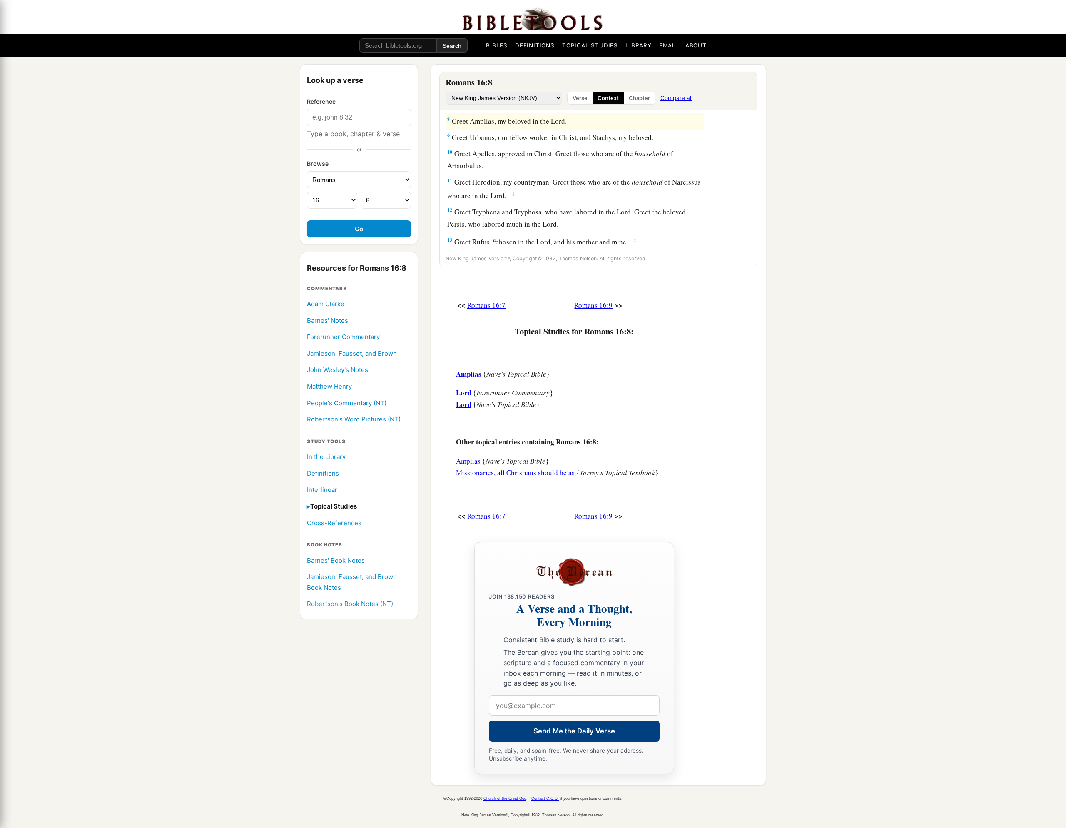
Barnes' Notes (327, 320)
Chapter (639, 98)
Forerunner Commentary (343, 337)
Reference (321, 101)
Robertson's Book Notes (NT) (350, 604)
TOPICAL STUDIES (590, 45)
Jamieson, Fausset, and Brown (352, 353)
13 (449, 239)
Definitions (323, 473)
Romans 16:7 (486, 305)
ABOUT (696, 45)
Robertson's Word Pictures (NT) (354, 420)
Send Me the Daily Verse (574, 731)
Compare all (676, 98)
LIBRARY (638, 45)
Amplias (468, 461)
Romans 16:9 (593, 305)
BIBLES (497, 45)
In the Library (326, 457)
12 (449, 209)
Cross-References (334, 523)
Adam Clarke (325, 304)
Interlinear (322, 490)
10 (449, 151)
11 (449, 180)
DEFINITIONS (535, 45)
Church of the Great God (504, 798)
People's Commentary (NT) (346, 403)
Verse (580, 98)
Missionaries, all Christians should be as (515, 472)
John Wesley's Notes (337, 370)
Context (608, 98)
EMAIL (668, 45)
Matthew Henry (329, 386)
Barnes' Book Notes (336, 560)
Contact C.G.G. (545, 798)
